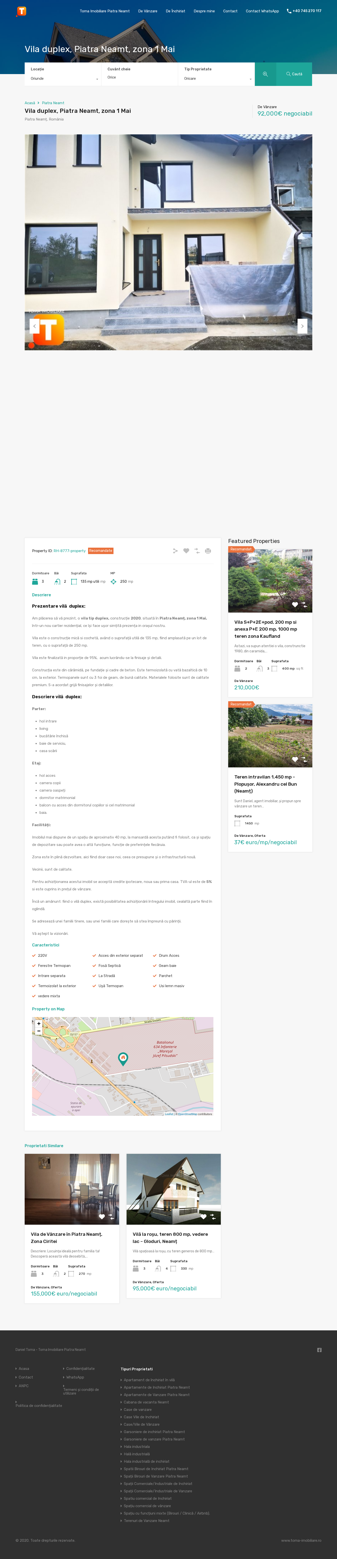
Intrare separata (51, 976)
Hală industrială (137, 1454)
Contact (230, 11)
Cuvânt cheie (119, 69)
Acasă (30, 103)
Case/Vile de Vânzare (142, 1424)
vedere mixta (49, 996)
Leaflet (169, 1114)
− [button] (38, 1031)
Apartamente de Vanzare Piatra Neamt (157, 1395)
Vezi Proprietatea (71, 1210)
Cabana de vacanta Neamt (146, 1402)
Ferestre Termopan (54, 965)
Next (302, 326)
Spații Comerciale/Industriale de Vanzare (158, 1491)
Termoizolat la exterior (57, 986)
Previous (34, 326)
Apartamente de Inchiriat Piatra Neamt (157, 1387)
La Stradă (106, 976)
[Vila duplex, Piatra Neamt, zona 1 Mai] (123, 1059)
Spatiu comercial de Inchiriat (148, 1498)
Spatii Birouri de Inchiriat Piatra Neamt (156, 1469)
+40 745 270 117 (307, 11)
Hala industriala (137, 1446)
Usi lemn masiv (171, 986)
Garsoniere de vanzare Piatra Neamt (154, 1439)
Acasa (24, 1369)
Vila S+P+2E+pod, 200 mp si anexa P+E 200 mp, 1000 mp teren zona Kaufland (265, 629)
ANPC (24, 1386)
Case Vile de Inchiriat (141, 1417)
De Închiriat (175, 11)
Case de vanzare (138, 1409)
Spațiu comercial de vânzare (147, 1506)
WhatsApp (75, 1377)
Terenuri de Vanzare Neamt (146, 1521)
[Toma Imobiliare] (22, 15)
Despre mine (204, 11)
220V (42, 955)
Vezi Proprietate (270, 600)
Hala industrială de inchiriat (146, 1461)
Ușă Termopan (110, 986)
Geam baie (167, 965)
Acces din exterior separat (120, 955)
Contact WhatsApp (262, 11)
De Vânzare (147, 11)
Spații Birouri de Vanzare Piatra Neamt (156, 1476)
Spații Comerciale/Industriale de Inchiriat (158, 1483)
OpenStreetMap (187, 1114)
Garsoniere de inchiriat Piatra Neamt (154, 1432)
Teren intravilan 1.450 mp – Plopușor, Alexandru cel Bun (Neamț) (265, 784)
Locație (37, 69)
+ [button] (38, 1023)
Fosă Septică (109, 965)
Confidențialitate (80, 1369)
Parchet (165, 976)
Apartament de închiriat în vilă (149, 1380)
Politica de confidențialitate (39, 1406)
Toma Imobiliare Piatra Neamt (105, 11)
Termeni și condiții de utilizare (81, 1391)
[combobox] (63, 80)
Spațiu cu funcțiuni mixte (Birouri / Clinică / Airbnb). (167, 1513)
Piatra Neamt (53, 103)
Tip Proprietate (197, 69)
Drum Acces (169, 955)
